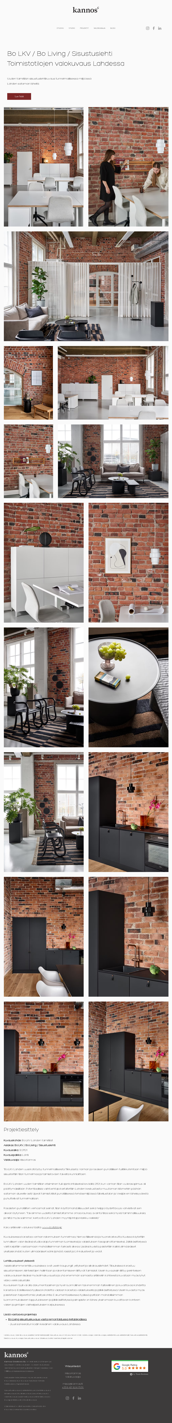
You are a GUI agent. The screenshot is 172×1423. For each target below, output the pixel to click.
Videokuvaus (10, 1397)
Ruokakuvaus (24, 1394)
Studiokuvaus (30, 1400)
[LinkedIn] (160, 28)
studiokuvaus (41, 1378)
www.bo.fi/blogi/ (52, 1227)
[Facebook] (154, 28)
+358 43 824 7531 (73, 1387)
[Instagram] (147, 28)
